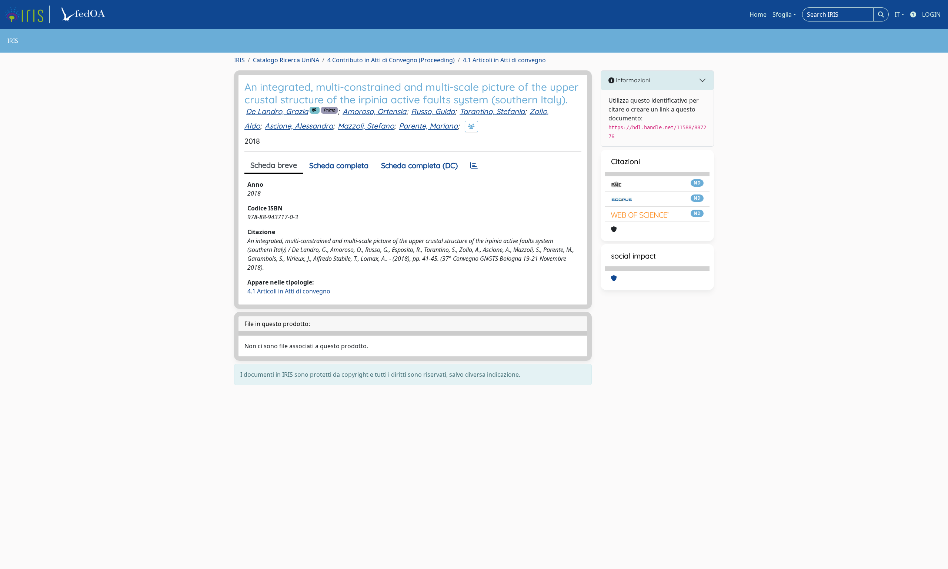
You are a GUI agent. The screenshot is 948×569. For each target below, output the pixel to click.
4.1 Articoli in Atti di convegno (504, 60)
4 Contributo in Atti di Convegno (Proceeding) (391, 60)
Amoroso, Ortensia (374, 111)
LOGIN (931, 14)
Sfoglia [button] (782, 14)
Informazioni (632, 80)
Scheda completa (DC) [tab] (419, 165)
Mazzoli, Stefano (366, 125)
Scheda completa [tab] (338, 165)
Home (758, 14)
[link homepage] (27, 14)
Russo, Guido (433, 111)
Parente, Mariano (428, 125)
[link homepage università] (84, 14)
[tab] (474, 165)
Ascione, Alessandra (299, 125)
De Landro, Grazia (277, 111)
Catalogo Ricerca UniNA (286, 60)
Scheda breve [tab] (273, 165)
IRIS (239, 60)
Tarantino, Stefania (492, 111)
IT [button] (897, 14)
